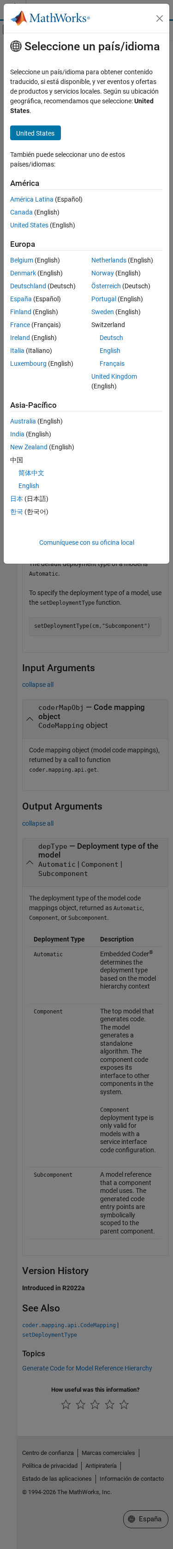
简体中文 (31, 473)
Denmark (23, 273)
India (17, 434)
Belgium (21, 260)
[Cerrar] (159, 18)
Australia (23, 421)
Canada (21, 212)
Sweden (102, 312)
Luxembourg (28, 363)
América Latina (32, 199)
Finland (20, 312)
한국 (16, 511)
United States (29, 225)
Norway (102, 273)
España (21, 299)
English (110, 350)
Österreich (106, 286)
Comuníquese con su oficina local (86, 542)
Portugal (103, 299)
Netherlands (108, 260)
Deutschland (28, 286)
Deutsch (111, 337)
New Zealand (29, 447)
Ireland (20, 337)
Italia (17, 350)
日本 (16, 498)
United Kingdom (114, 376)
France (20, 324)
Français (112, 363)
